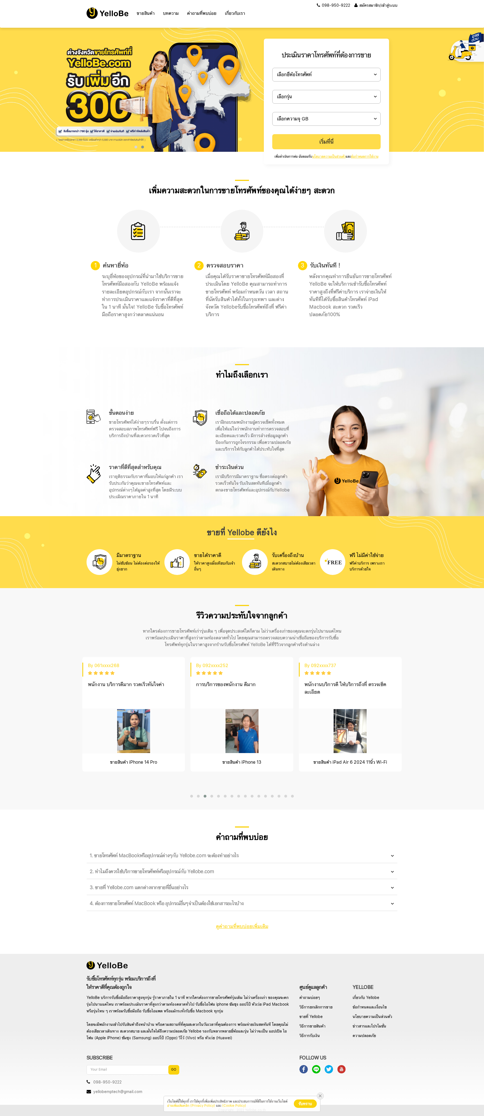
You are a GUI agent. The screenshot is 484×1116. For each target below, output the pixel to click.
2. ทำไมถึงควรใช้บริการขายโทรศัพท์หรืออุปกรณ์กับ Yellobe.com (152, 871)
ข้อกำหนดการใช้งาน (364, 157)
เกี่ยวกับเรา (235, 13)
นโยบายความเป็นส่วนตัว (329, 157)
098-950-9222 (335, 5)
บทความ (171, 13)
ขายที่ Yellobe (311, 1017)
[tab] (242, 856)
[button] (135, 147)
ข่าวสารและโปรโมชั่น (369, 1026)
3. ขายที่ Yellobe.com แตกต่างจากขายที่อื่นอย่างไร (139, 887)
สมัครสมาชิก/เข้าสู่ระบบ (377, 5)
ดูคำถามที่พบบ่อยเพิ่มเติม (242, 926)
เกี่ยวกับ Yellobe (366, 997)
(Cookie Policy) (234, 1106)
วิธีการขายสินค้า (312, 1026)
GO (173, 1070)
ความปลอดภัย (364, 1036)
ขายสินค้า (146, 13)
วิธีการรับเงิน (309, 1036)
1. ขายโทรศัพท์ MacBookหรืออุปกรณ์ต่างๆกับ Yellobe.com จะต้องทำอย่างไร (164, 855)
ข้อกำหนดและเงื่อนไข (370, 1007)
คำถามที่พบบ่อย (202, 13)
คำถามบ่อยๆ (309, 997)
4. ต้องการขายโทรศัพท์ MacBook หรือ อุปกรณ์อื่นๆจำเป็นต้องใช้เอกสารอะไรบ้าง (166, 903)
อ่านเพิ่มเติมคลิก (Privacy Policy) (191, 1106)
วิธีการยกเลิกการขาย (315, 1007)
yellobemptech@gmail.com (117, 1092)
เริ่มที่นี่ (326, 142)
